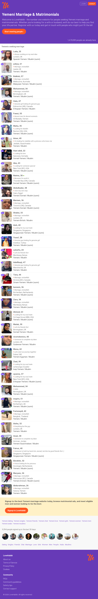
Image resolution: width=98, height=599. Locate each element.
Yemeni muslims (19, 524)
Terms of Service (10, 563)
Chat (22, 545)
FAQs (5, 579)
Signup (92, 4)
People (56, 545)
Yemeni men (86, 521)
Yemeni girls (63, 521)
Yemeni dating (7, 521)
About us (6, 559)
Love (35, 545)
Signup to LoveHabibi (17, 510)
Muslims (68, 545)
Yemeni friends (32, 521)
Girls (39, 545)
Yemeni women (75, 521)
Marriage (28, 545)
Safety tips (7, 585)
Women (45, 545)
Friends (17, 545)
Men (50, 545)
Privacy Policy (8, 566)
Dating (4, 545)
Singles (10, 545)
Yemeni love (53, 521)
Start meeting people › (14, 31)
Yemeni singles (19, 521)
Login (83, 4)
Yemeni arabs (7, 524)
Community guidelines (12, 582)
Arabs (62, 545)
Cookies (6, 569)
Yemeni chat (43, 521)
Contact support (10, 588)
